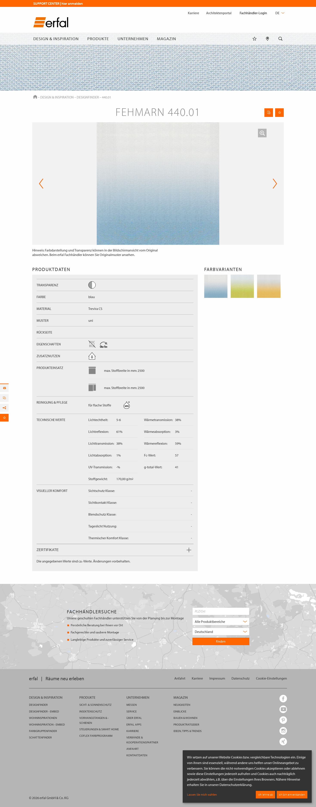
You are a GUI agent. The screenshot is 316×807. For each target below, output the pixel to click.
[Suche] (280, 39)
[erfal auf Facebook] (283, 698)
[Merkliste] (254, 39)
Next (273, 183)
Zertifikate (48, 550)
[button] (262, 133)
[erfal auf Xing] (283, 741)
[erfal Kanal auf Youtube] (283, 709)
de (277, 13)
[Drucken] (4, 388)
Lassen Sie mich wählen (202, 794)
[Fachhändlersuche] (267, 39)
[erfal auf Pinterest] (283, 720)
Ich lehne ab (265, 794)
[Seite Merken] (279, 112)
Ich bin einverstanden (292, 794)
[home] (50, 23)
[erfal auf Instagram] (283, 731)
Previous (41, 183)
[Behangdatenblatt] (268, 112)
